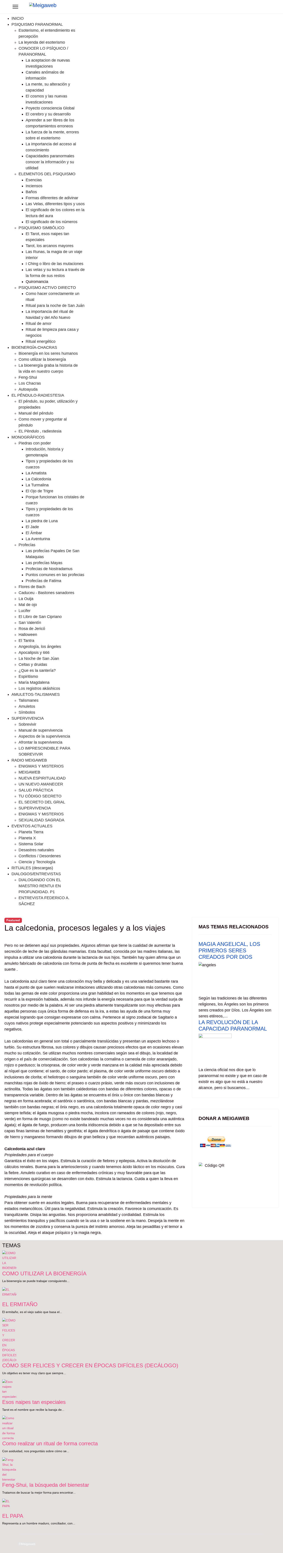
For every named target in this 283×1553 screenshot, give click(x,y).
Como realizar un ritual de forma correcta (50, 1443)
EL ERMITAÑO (20, 1304)
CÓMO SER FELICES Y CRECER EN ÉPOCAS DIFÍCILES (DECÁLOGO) (90, 1365)
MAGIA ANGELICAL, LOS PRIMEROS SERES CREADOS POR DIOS (229, 950)
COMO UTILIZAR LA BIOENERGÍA (44, 1273)
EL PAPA (12, 1516)
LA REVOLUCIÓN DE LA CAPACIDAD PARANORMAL (233, 1025)
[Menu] (15, 6)
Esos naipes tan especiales (34, 1402)
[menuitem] (17, 18)
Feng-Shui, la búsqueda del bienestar (45, 1485)
